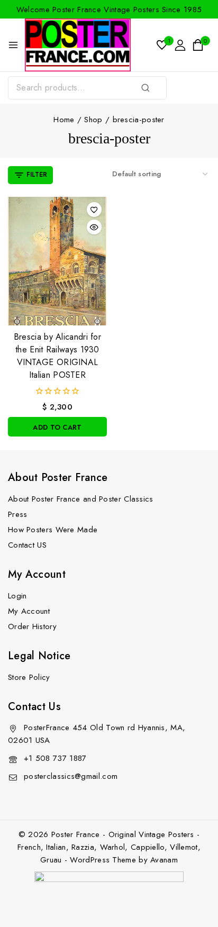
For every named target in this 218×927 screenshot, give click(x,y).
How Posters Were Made (52, 529)
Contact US (27, 545)
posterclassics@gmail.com (70, 776)
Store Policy (29, 677)
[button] (57, 427)
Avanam (164, 860)
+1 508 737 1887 (55, 758)
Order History (32, 626)
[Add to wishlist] (94, 209)
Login (17, 596)
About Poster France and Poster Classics (80, 499)
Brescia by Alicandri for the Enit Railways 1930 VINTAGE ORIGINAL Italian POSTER (57, 356)
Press (18, 514)
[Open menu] (13, 45)
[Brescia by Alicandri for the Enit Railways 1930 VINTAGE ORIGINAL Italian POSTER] (57, 261)
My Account (29, 611)
